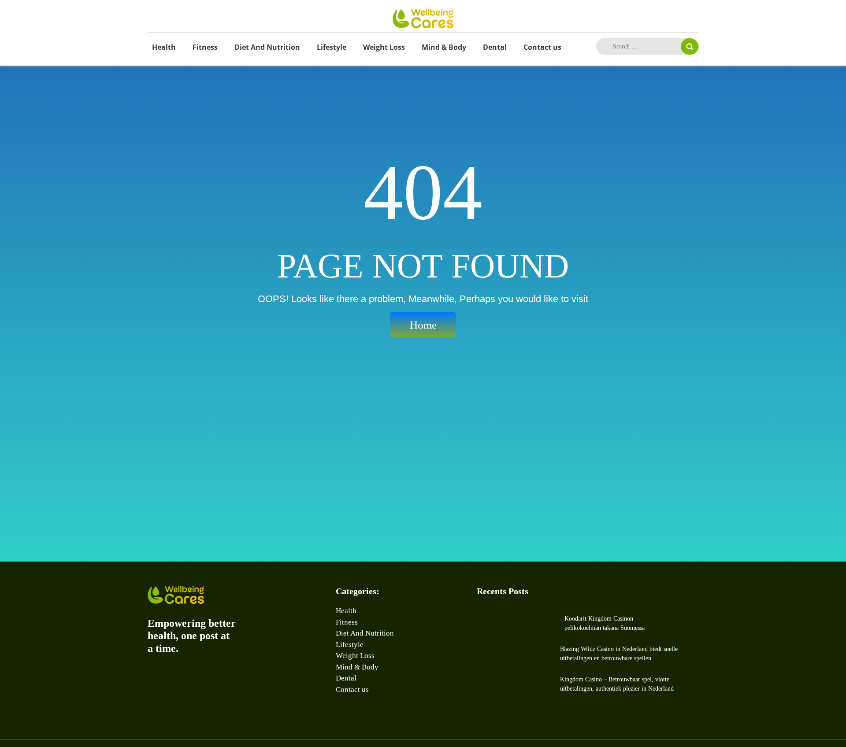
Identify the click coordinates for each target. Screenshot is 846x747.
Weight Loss (384, 47)
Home (423, 325)
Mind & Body (444, 47)
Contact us (542, 47)
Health (164, 47)
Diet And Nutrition (267, 47)
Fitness (205, 47)
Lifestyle (331, 47)
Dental (495, 47)
